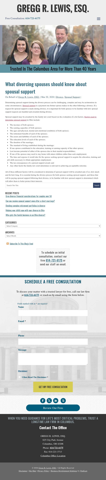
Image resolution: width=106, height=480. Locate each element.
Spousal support (28, 105)
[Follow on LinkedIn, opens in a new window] (55, 400)
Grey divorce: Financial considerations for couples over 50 (29, 196)
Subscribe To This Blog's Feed (21, 243)
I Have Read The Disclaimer (35, 377)
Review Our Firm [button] (53, 408)
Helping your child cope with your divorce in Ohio (25, 210)
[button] (98, 19)
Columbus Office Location (53, 455)
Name (21, 307)
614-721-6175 (32, 18)
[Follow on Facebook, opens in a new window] (42, 400)
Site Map (32, 470)
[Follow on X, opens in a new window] (49, 400)
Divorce (59, 96)
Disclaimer (22, 370)
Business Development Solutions (64, 470)
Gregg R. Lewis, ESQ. (28, 96)
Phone (21, 335)
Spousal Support (72, 96)
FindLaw (83, 470)
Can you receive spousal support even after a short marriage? (30, 201)
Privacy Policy (43, 470)
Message (22, 349)
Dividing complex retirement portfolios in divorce (25, 205)
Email (22, 321)
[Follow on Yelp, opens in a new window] (63, 400)
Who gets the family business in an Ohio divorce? (25, 215)
